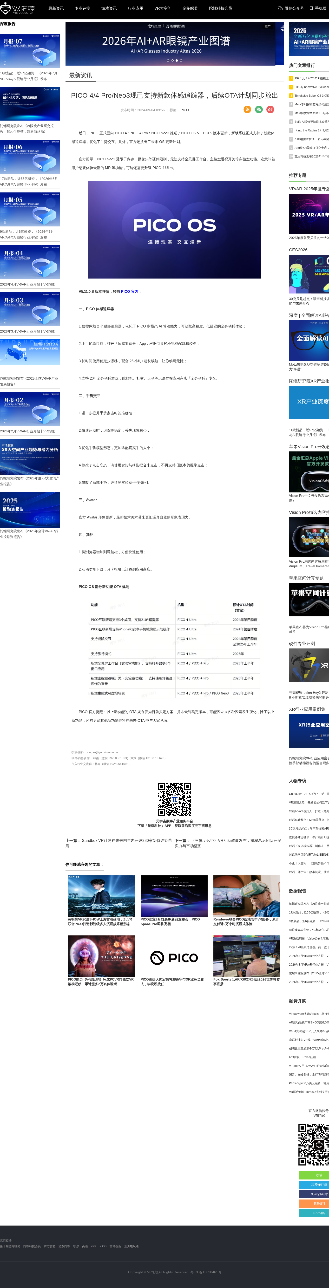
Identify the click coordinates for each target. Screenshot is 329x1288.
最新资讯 (56, 8)
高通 (85, 1246)
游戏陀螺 (64, 1246)
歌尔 (76, 1246)
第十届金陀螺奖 (10, 1246)
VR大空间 (162, 8)
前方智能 (49, 1246)
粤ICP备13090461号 (205, 1272)
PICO (185, 110)
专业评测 (82, 8)
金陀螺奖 (190, 8)
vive (93, 1246)
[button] (168, 60)
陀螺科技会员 (220, 8)
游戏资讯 (109, 8)
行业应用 (135, 8)
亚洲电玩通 (131, 1246)
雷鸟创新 (115, 1246)
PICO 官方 (129, 291)
